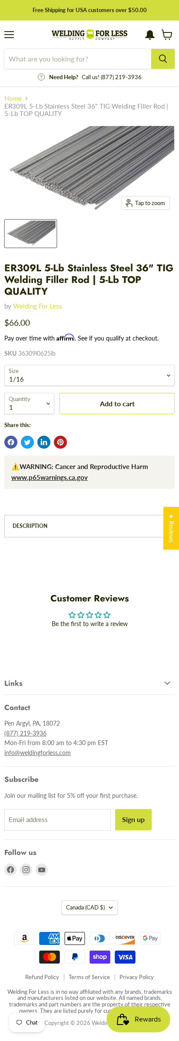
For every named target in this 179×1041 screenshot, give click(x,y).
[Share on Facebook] (10, 442)
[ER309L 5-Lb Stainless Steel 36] (30, 233)
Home (13, 98)
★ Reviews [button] (171, 528)
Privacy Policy (136, 977)
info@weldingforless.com (37, 752)
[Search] (163, 59)
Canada (85, 907)
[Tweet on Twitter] (27, 442)
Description (30, 526)
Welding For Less (37, 306)
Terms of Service (89, 977)
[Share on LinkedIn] (43, 442)
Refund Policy (42, 977)
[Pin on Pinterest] (60, 442)
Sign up (133, 819)
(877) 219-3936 (25, 733)
